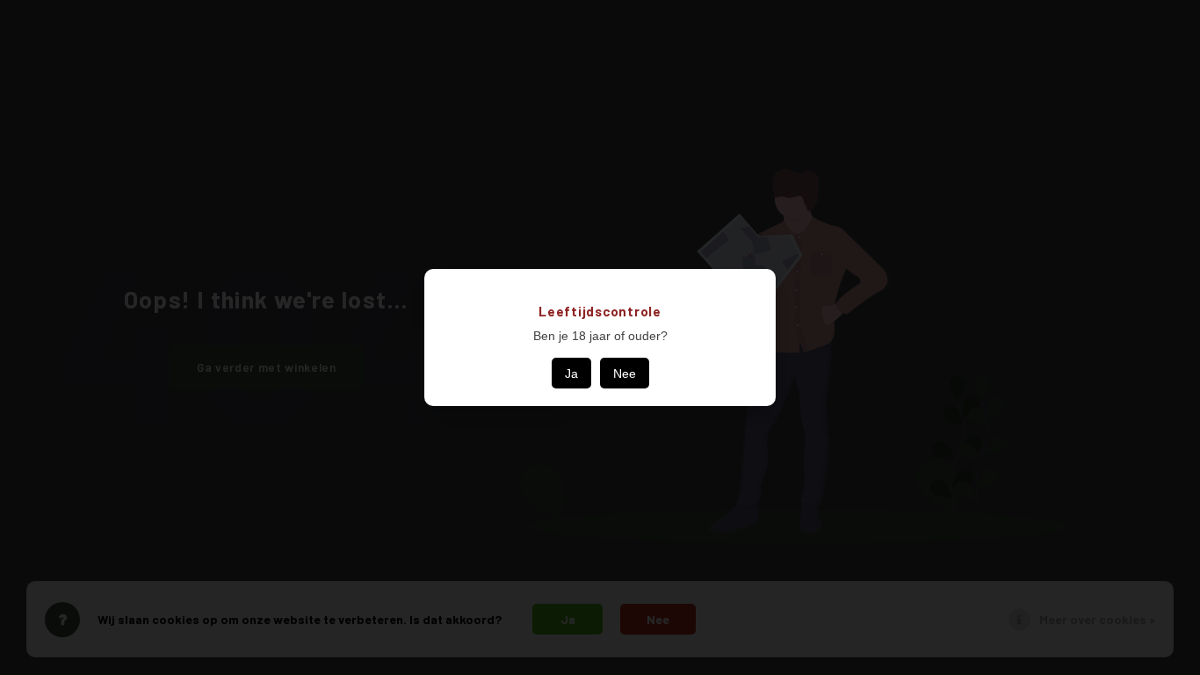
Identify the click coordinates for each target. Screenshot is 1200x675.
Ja (571, 374)
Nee (624, 374)
